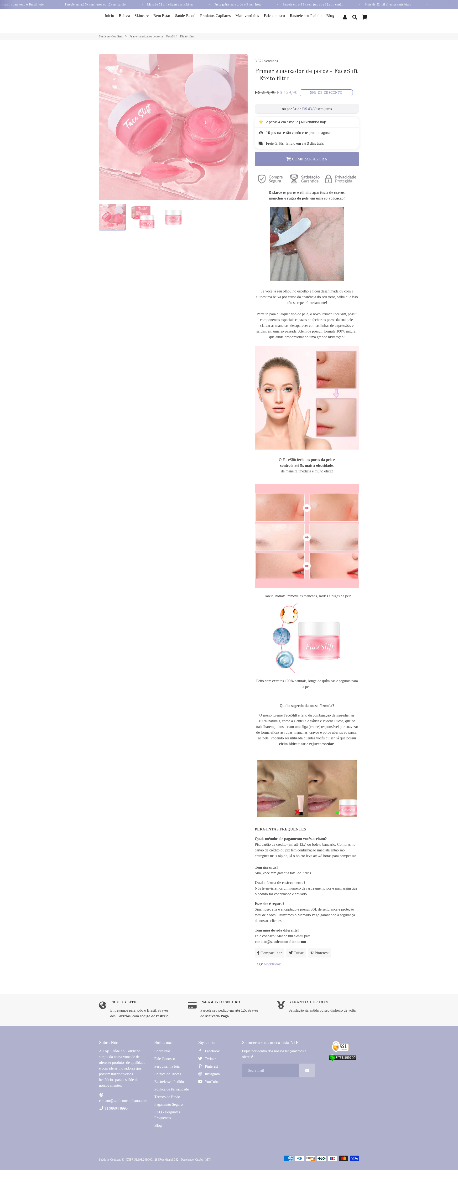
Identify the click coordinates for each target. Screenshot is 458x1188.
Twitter (210, 1059)
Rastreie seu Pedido (306, 16)
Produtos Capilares (215, 16)
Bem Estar (161, 16)
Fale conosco (274, 16)
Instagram (212, 1074)
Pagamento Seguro (168, 1104)
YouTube (211, 1082)
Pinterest (211, 1066)
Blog (330, 16)
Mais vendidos (247, 16)
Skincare (142, 16)
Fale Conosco (164, 1059)
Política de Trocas (167, 1074)
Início (109, 16)
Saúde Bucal (185, 16)
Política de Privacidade (171, 1089)
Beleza (124, 16)
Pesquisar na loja (167, 1066)
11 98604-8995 (116, 1108)
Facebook (212, 1051)
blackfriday (272, 964)
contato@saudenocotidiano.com (123, 1101)
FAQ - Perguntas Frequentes (167, 1115)
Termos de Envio (167, 1097)
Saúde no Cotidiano (111, 36)
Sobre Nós (162, 1051)
